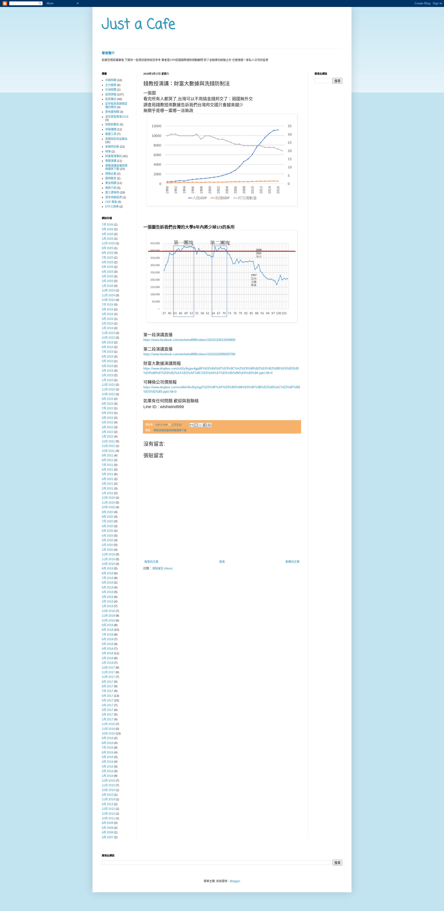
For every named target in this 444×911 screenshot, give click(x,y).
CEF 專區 (111, 202)
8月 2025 (107, 252)
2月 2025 (107, 281)
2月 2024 (107, 323)
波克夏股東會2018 (116, 116)
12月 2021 (108, 441)
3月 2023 (107, 370)
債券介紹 (110, 188)
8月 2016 (107, 743)
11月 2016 (108, 729)
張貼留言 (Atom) (162, 568)
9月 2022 (107, 398)
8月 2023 (107, 347)
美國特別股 (112, 146)
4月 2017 (107, 705)
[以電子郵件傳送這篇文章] (191, 425)
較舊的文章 (292, 561)
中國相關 (110, 80)
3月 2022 (107, 427)
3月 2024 (107, 319)
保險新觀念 (112, 124)
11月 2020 (108, 502)
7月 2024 (107, 304)
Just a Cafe (138, 24)
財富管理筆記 (113, 156)
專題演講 (110, 160)
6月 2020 (107, 526)
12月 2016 (108, 724)
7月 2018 (107, 634)
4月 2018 (107, 648)
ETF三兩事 (112, 206)
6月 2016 (107, 752)
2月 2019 (107, 601)
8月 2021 (107, 460)
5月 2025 (107, 267)
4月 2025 (107, 271)
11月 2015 (108, 785)
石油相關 (110, 89)
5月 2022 (107, 417)
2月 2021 (107, 488)
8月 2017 (107, 686)
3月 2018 (107, 653)
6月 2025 (107, 262)
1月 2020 (107, 549)
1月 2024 (107, 328)
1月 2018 (107, 662)
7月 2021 (107, 465)
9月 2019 (107, 568)
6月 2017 (107, 695)
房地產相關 (112, 111)
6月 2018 (107, 639)
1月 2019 (107, 606)
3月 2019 (107, 597)
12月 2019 (108, 554)
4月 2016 (107, 761)
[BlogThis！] (196, 425)
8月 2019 (107, 573)
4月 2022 (107, 422)
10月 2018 (108, 620)
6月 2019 (107, 582)
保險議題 (110, 129)
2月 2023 (107, 375)
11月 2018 (108, 615)
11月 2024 (108, 295)
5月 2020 (107, 530)
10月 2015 (108, 790)
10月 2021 (108, 450)
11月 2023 (108, 333)
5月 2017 (107, 700)
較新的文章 (151, 561)
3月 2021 (107, 483)
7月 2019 (107, 578)
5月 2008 (107, 827)
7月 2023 (107, 351)
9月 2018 (107, 625)
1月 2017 (107, 719)
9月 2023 (107, 342)
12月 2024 (108, 290)
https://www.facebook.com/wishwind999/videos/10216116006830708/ (189, 354)
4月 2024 (107, 314)
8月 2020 (107, 516)
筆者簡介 (108, 53)
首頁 (222, 561)
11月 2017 (108, 672)
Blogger (235, 881)
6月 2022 (107, 413)
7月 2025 (107, 257)
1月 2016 (107, 775)
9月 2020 (107, 512)
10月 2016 (108, 733)
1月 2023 (107, 380)
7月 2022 (107, 408)
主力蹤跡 (110, 85)
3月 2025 (107, 276)
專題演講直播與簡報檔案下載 (170, 430)
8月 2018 (107, 629)
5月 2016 (107, 757)
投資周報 (110, 94)
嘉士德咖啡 (112, 192)
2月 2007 (107, 837)
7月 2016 (107, 747)
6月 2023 (107, 356)
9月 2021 (107, 455)
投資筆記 (110, 99)
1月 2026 (107, 238)
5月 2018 (107, 644)
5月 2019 (107, 587)
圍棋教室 (110, 178)
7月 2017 (107, 691)
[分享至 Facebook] (205, 425)
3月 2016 (107, 766)
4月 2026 (107, 234)
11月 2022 (108, 389)
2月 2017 (107, 714)
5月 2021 (107, 474)
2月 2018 (107, 658)
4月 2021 (107, 479)
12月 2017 (108, 667)
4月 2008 (107, 832)
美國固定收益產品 (116, 139)
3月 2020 (107, 540)
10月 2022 (108, 394)
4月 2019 (107, 592)
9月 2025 (107, 248)
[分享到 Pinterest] (209, 425)
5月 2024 (107, 309)
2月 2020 (107, 545)
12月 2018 (108, 611)
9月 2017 (107, 681)
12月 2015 (108, 780)
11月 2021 (108, 446)
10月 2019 (108, 564)
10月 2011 (108, 818)
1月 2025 (107, 285)
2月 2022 (107, 432)
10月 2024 (108, 300)
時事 (108, 151)
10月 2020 (108, 507)
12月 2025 (108, 243)
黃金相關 (110, 183)
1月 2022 (107, 436)
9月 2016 (107, 738)
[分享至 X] (200, 425)
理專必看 (110, 173)
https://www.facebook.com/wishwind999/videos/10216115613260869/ (189, 340)
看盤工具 (110, 134)
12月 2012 (108, 808)
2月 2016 (107, 771)
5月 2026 (107, 229)
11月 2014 (108, 799)
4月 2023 (107, 366)
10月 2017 (108, 677)
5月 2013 (107, 804)
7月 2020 (107, 521)
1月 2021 (107, 493)
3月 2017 (107, 710)
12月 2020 (108, 497)
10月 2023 (108, 337)
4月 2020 (107, 535)
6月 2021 (107, 469)
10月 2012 (108, 813)
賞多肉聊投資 (113, 197)
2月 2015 (107, 794)
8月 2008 (107, 823)
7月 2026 (107, 224)
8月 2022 (107, 403)
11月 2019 (108, 559)
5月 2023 (107, 361)
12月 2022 (108, 384)
